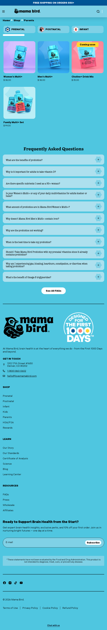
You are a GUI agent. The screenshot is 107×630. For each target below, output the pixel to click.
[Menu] (3, 11)
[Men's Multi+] (54, 61)
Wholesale (8, 505)
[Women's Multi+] (19, 61)
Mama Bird (17, 599)
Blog (5, 469)
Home (6, 20)
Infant (6, 406)
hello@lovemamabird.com (22, 376)
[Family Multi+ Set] (19, 107)
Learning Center (12, 474)
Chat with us (53, 625)
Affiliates (8, 510)
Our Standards (11, 453)
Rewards (8, 427)
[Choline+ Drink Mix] (88, 61)
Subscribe (93, 542)
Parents (7, 417)
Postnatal (8, 401)
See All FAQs (53, 290)
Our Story (8, 447)
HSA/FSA (8, 422)
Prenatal (8, 396)
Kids (5, 411)
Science (7, 463)
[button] (98, 11)
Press (6, 499)
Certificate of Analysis (15, 458)
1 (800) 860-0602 (16, 371)
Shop (17, 20)
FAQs (6, 494)
